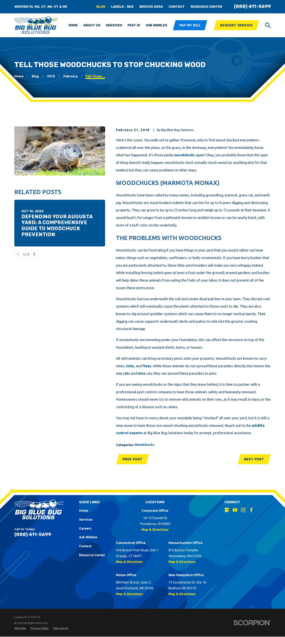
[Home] (36, 25)
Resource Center (206, 7)
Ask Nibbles (88, 537)
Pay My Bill (190, 25)
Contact (177, 7)
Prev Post (132, 459)
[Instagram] (243, 510)
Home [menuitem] (73, 25)
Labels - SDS (122, 7)
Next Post (254, 459)
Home (83, 510)
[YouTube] (235, 510)
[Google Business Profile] (227, 510)
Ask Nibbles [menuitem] (156, 25)
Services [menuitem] (114, 25)
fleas (146, 366)
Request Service (236, 25)
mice (141, 373)
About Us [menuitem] (91, 25)
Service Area (151, 7)
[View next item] (34, 254)
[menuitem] (20, 628)
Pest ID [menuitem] (134, 25)
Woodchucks (144, 444)
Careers (85, 528)
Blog (100, 7)
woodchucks (184, 155)
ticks (130, 366)
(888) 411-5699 (252, 6)
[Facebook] (251, 510)
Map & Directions (155, 529)
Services (85, 519)
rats (126, 373)
